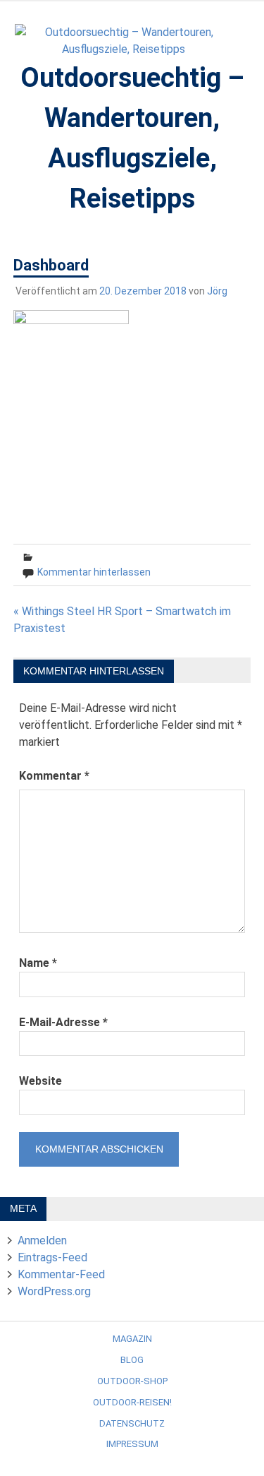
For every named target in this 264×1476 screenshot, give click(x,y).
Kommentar (54, 775)
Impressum (132, 1444)
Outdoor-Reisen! (132, 1402)
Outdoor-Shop (132, 1381)
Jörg (217, 291)
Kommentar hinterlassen (94, 572)
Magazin (132, 1338)
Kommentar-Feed (61, 1274)
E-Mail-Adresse (63, 1022)
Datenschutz (132, 1423)
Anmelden (42, 1240)
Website (40, 1081)
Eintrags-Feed (52, 1257)
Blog (132, 1360)
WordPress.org (54, 1291)
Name (38, 963)
